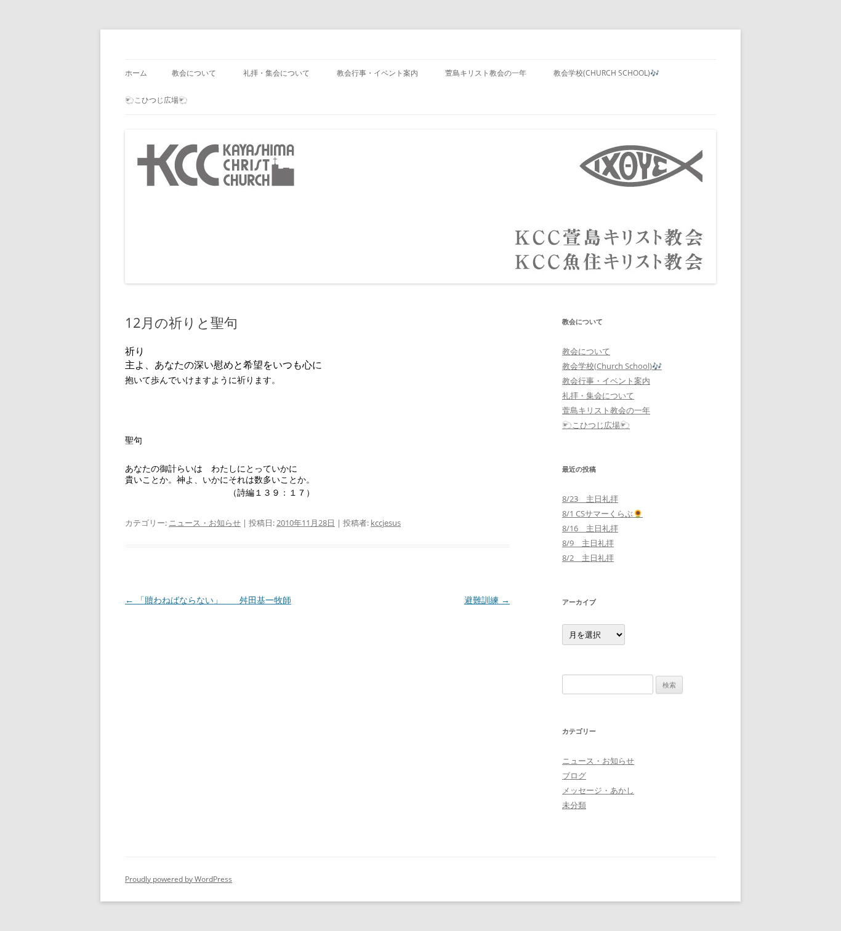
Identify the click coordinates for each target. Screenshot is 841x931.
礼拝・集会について (276, 73)
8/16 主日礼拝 (590, 528)
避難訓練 (487, 600)
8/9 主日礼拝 (588, 543)
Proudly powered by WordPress (178, 879)
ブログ (574, 775)
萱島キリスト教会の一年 (485, 73)
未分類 (574, 804)
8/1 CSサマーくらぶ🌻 (602, 513)
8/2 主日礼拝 (588, 557)
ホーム (136, 73)
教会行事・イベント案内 (377, 73)
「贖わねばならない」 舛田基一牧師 (208, 600)
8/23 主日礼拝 (590, 498)
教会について (194, 73)
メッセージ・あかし (598, 790)
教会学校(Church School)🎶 (606, 73)
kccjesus (386, 522)
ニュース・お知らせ (205, 522)
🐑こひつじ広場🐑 (156, 100)
